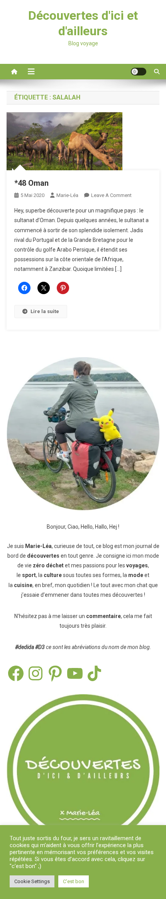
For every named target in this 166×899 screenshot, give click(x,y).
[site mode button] (138, 71)
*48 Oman (31, 183)
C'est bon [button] (73, 881)
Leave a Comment (111, 195)
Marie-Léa (67, 195)
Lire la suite (44, 311)
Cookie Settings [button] (32, 881)
